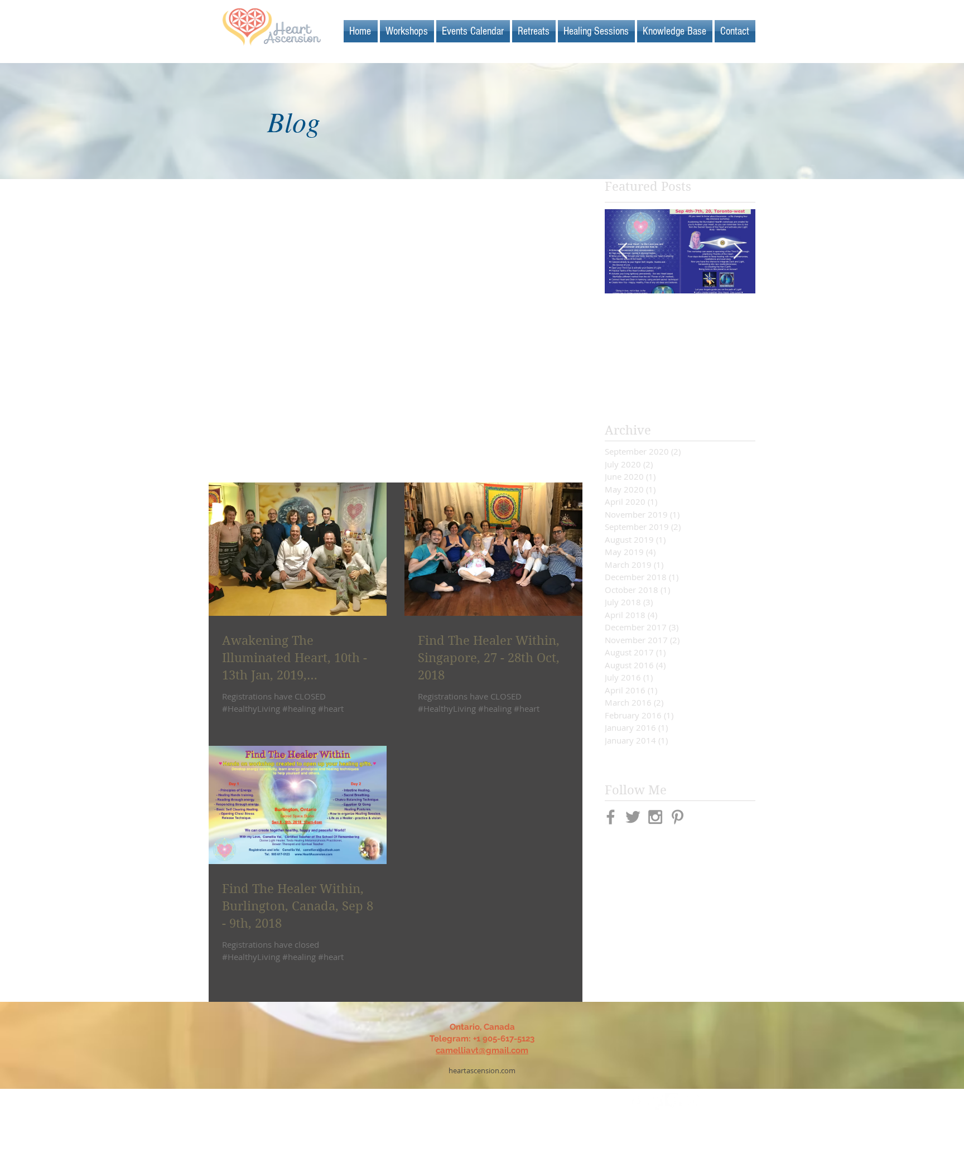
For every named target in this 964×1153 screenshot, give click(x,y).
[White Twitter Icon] (654, 1101)
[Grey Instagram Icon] (655, 817)
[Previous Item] (623, 251)
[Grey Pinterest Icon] (677, 817)
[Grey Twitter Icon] (633, 817)
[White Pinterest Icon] (673, 1101)
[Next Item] (737, 251)
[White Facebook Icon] (635, 1101)
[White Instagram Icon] (692, 1101)
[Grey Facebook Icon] (610, 817)
